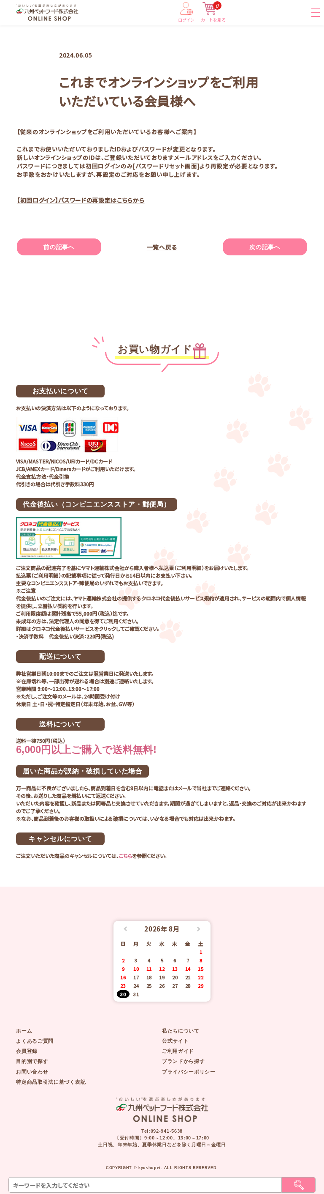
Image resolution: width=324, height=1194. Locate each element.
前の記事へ (58, 247)
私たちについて (181, 1031)
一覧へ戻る (162, 247)
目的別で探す (32, 1061)
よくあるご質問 (35, 1041)
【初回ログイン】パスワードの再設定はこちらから (81, 200)
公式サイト (175, 1041)
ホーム (24, 1031)
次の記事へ (264, 247)
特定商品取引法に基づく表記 (51, 1082)
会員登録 (27, 1051)
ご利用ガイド (178, 1051)
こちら (125, 855)
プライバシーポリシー (189, 1072)
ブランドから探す (183, 1061)
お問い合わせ (32, 1072)
